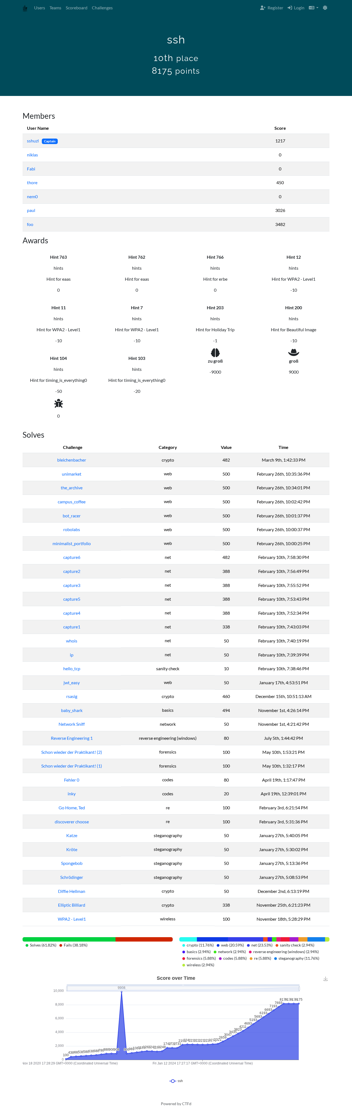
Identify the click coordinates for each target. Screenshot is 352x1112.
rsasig (71, 696)
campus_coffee (72, 501)
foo (30, 224)
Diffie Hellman (71, 891)
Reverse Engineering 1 (72, 738)
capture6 (71, 557)
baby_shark (71, 710)
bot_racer (72, 515)
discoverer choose (72, 821)
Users (39, 7)
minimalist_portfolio (72, 543)
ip (71, 654)
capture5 (71, 598)
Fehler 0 (71, 779)
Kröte (71, 849)
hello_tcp (71, 668)
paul (31, 210)
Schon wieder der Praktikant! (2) (71, 752)
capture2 (71, 571)
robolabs (71, 529)
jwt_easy (72, 682)
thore (32, 182)
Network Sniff (72, 724)
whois (71, 640)
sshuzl (33, 140)
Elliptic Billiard (71, 904)
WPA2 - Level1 (72, 918)
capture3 (71, 585)
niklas (32, 154)
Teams (55, 7)
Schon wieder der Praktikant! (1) (71, 765)
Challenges (102, 7)
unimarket (71, 473)
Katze (71, 835)
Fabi (31, 168)
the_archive (71, 487)
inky (72, 793)
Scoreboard (76, 7)
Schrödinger (71, 877)
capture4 (71, 613)
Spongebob (71, 863)
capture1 (71, 626)
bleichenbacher (71, 459)
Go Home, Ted (72, 807)
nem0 (32, 196)
